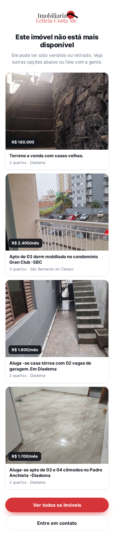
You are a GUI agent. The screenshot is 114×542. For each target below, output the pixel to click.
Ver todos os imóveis (57, 505)
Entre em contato (57, 523)
